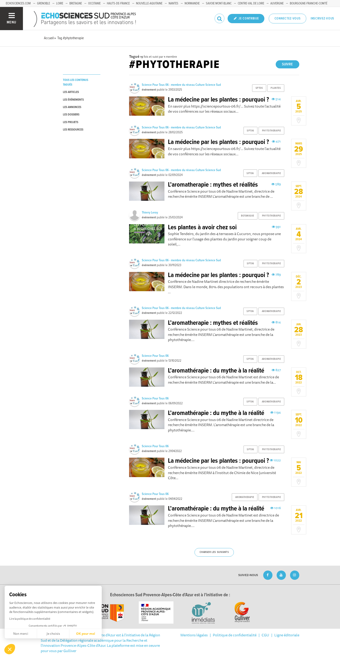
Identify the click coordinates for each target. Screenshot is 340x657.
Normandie (192, 3)
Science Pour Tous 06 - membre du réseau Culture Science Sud (181, 85)
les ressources (73, 130)
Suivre (287, 64)
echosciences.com (18, 3)
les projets (70, 122)
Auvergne (277, 3)
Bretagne (75, 3)
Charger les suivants (214, 552)
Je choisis (53, 633)
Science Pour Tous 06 (155, 356)
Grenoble (43, 3)
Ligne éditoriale (286, 635)
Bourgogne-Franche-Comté (308, 3)
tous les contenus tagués (75, 82)
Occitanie (94, 3)
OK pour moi (85, 633)
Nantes (173, 3)
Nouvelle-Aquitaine (149, 3)
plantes (276, 88)
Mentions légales (194, 635)
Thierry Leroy (150, 212)
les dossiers (71, 115)
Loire (59, 3)
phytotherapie (271, 130)
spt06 (259, 88)
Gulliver (69, 651)
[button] (9, 649)
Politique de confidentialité (235, 635)
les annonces (72, 107)
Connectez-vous (288, 18)
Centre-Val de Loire (251, 3)
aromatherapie (271, 173)
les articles (71, 92)
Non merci (20, 633)
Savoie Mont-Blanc (219, 3)
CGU (265, 635)
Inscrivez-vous (322, 18)
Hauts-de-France (118, 3)
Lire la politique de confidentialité (29, 618)
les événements (73, 100)
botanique (247, 215)
